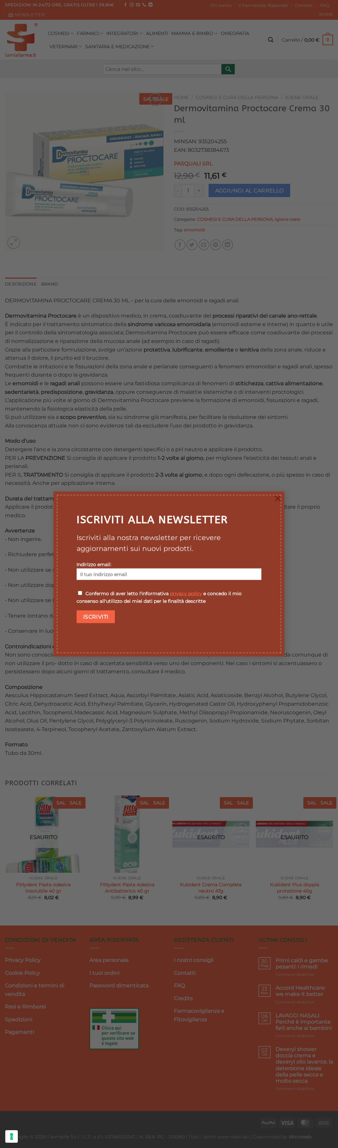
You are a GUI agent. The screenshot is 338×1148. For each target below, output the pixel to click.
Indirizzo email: (94, 564)
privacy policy (186, 593)
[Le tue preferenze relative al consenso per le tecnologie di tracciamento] (11, 1136)
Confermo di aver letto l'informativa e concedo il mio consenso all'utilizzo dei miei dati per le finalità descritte (159, 597)
